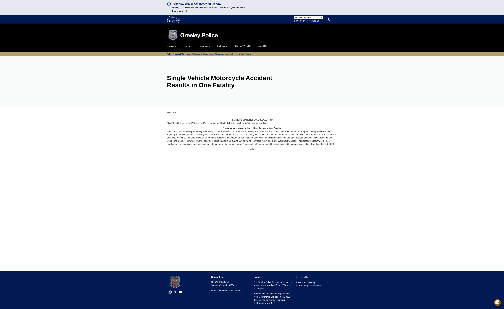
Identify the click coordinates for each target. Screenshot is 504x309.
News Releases (193, 54)
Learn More (177, 11)
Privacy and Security (305, 282)
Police (169, 54)
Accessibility (302, 277)
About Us (179, 54)
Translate (315, 21)
